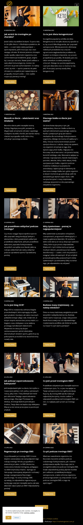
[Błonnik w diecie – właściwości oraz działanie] (22, 100)
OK (8, 517)
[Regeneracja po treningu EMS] (22, 433)
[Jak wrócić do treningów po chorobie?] (22, 16)
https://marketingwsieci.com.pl (63, 521)
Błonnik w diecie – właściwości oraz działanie (21, 119)
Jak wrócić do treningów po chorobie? (17, 35)
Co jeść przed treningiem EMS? (58, 381)
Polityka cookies (52, 519)
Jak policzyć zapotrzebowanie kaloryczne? (19, 382)
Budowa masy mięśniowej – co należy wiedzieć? (58, 306)
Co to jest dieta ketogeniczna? (58, 34)
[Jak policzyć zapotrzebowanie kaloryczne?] (22, 363)
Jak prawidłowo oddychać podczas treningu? (21, 227)
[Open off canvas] (77, 5)
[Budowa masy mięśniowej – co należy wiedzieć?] (61, 287)
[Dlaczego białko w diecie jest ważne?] (61, 100)
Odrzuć (16, 517)
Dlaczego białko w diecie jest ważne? (57, 119)
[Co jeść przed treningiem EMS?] (61, 363)
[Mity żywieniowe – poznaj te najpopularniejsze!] (61, 208)
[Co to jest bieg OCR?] (22, 287)
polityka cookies (29, 513)
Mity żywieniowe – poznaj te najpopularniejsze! (57, 227)
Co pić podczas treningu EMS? (57, 451)
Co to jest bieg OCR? (14, 305)
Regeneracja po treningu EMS (18, 451)
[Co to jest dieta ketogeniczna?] (61, 16)
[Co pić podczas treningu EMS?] (61, 433)
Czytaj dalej (10, 82)
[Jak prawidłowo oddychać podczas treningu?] (22, 208)
